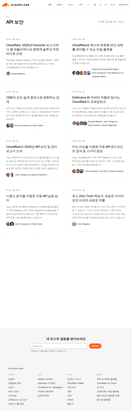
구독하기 (95, 346)
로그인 (112, 5)
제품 (49, 4)
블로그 (70, 403)
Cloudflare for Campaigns (50, 387)
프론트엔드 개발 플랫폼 (108, 391)
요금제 (11, 379)
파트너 (11, 387)
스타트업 (12, 395)
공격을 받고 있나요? (17, 399)
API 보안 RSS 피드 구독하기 (113, 22)
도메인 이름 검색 (16, 403)
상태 (69, 391)
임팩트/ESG (43, 395)
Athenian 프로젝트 (46, 383)
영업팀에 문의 (124, 5)
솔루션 (59, 4)
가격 (80, 4)
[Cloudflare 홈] (16, 4)
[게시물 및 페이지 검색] (106, 5)
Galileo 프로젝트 (45, 379)
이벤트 (70, 399)
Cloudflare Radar (75, 383)
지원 (69, 395)
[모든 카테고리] (88, 5)
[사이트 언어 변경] (95, 4)
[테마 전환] (101, 5)
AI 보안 (100, 387)
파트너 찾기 (13, 391)
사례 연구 (71, 387)
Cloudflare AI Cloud (106, 383)
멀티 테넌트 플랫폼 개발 (108, 395)
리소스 (70, 4)
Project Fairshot (45, 391)
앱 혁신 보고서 (74, 379)
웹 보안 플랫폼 (103, 399)
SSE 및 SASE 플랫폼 (107, 379)
